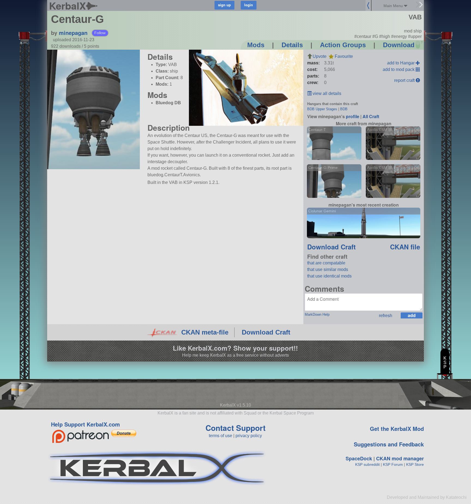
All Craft (371, 116)
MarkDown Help (317, 314)
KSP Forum (393, 464)
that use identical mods (329, 276)
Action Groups (343, 45)
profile (352, 116)
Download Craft (331, 246)
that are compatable (326, 263)
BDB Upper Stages (322, 109)
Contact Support (235, 427)
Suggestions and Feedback (389, 444)
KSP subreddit (367, 464)
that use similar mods (327, 269)
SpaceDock (359, 458)
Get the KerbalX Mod (397, 429)
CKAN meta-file (204, 332)
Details (292, 45)
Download (399, 45)
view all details (326, 93)
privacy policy (248, 435)
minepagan (73, 33)
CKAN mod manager (400, 458)
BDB (344, 109)
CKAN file (405, 246)
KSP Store (415, 464)
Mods (255, 45)
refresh (385, 315)
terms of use (220, 435)
